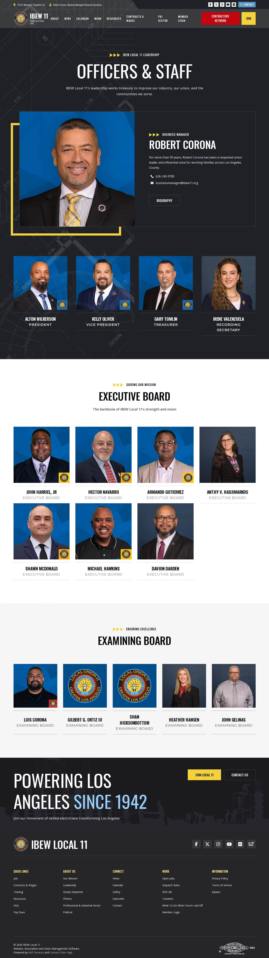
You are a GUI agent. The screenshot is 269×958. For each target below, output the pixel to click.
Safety (116, 892)
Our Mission (70, 878)
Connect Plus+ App (61, 952)
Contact (247, 4)
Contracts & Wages (135, 18)
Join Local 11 (204, 774)
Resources (114, 18)
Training (18, 892)
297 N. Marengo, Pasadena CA (29, 5)
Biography (164, 200)
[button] (54, 18)
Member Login (183, 18)
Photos (67, 898)
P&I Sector (163, 18)
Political (67, 912)
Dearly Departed (73, 892)
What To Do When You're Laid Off (182, 905)
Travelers (167, 898)
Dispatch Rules (171, 885)
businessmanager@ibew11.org (177, 183)
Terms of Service (222, 885)
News (67, 18)
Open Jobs (168, 878)
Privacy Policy (220, 878)
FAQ (16, 905)
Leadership (69, 885)
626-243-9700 (165, 176)
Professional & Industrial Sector (82, 905)
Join (248, 18)
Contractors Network (220, 18)
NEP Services (36, 952)
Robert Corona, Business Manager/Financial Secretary (75, 5)
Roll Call (167, 892)
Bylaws (216, 892)
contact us (239, 774)
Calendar (82, 18)
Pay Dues (19, 912)
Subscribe (118, 898)
